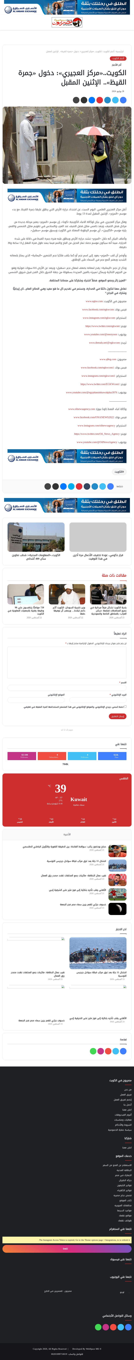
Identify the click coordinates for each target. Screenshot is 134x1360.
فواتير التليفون (124, 1185)
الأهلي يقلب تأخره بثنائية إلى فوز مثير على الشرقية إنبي (77, 890)
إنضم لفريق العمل (123, 1100)
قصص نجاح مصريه (123, 1195)
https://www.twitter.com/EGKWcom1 (100, 384)
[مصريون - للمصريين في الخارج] (67, 22)
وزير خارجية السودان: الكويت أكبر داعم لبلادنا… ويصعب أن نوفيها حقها (69, 610)
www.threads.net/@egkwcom (104, 342)
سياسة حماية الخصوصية (120, 1130)
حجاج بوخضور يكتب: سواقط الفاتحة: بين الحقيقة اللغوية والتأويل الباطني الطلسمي (64, 846)
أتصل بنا (128, 1105)
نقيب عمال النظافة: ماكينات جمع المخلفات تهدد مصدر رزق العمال (73, 875)
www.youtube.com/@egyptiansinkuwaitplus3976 (91, 392)
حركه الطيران (125, 1180)
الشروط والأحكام (123, 1125)
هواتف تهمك (125, 1221)
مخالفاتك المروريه (123, 1205)
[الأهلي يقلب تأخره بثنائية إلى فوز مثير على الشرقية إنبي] (117, 894)
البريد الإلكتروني (118, 695)
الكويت (119, 471)
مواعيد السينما (124, 1211)
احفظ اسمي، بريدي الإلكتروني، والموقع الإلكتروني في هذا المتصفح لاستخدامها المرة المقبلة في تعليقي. (73, 707)
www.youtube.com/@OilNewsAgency (97, 442)
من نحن (128, 1090)
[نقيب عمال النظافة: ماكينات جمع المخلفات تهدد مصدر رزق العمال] (117, 880)
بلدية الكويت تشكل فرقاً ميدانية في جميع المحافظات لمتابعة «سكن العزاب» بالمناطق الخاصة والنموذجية (108, 610)
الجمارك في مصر (123, 1175)
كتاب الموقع (125, 1200)
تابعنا (66, 1248)
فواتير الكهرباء (124, 1190)
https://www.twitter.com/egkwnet (102, 326)
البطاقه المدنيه (124, 1170)
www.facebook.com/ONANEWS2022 (94, 417)
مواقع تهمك (125, 1216)
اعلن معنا (127, 1110)
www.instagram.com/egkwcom (99, 317)
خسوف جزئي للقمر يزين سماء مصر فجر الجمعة (83, 904)
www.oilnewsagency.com (81, 409)
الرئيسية (120, 51)
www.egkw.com (94, 301)
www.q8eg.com (108, 359)
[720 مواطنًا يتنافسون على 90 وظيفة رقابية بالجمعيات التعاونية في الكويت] (26, 594)
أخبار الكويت (108, 51)
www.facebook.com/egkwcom (98, 309)
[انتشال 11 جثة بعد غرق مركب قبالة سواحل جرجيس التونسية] (117, 865)
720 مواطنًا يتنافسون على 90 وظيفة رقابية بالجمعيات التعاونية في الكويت (26, 610)
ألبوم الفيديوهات (123, 1115)
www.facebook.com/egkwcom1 (97, 367)
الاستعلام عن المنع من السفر (117, 1165)
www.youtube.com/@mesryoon (100, 334)
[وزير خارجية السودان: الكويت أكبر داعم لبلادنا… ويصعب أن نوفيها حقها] (67, 594)
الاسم (122, 682)
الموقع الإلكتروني (56, 695)
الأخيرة (67, 834)
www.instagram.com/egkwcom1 (98, 375)
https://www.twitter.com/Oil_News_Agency (97, 433)
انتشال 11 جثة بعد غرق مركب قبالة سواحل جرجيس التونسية (76, 861)
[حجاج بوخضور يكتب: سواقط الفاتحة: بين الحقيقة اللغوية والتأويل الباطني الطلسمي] (117, 851)
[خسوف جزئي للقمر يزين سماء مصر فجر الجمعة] (117, 909)
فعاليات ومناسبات (123, 1120)
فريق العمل (126, 1095)
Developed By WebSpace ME (85, 1349)
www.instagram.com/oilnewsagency (96, 425)
